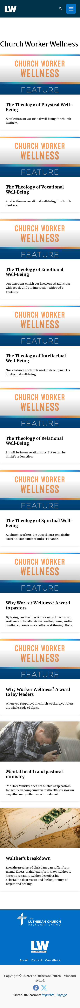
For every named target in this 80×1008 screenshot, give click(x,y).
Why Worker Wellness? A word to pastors (38, 605)
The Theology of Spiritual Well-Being (39, 523)
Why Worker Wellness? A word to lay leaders (38, 692)
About (24, 960)
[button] (60, 9)
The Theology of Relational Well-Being (34, 441)
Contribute (52, 960)
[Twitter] (44, 988)
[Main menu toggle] (71, 9)
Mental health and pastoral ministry (34, 774)
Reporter (48, 995)
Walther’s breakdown (28, 858)
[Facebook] (36, 988)
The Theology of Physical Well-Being (39, 107)
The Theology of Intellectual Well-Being (36, 358)
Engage (61, 995)
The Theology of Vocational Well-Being (35, 189)
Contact (36, 960)
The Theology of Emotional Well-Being (34, 272)
